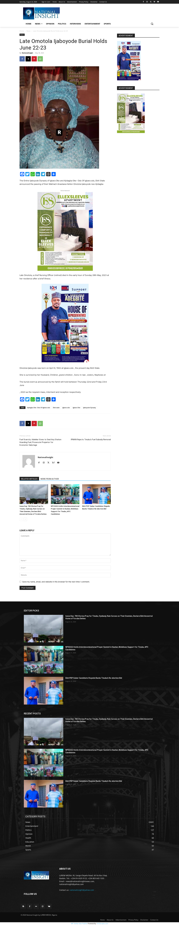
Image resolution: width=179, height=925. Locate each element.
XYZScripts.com (102, 923)
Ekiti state (56, 408)
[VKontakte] (49, 906)
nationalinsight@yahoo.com (82, 890)
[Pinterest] (34, 58)
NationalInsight (27, 53)
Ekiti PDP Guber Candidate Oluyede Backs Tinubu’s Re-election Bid (93, 678)
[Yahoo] (54, 462)
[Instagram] (147, 1)
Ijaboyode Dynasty (89, 408)
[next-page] (25, 519)
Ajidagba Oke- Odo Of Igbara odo (38, 408)
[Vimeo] (154, 1)
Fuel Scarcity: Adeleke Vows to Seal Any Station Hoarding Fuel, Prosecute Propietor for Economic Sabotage (40, 442)
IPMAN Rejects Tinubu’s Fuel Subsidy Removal (91, 439)
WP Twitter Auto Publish (79, 923)
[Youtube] (157, 1)
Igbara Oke (76, 408)
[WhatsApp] (40, 58)
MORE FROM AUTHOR (50, 479)
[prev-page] (21, 519)
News (28, 31)
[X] (150, 1)
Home (22, 31)
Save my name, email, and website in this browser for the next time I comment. (56, 582)
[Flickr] (36, 906)
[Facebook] (143, 1)
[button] (152, 24)
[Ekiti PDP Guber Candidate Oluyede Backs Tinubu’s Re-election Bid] (96, 494)
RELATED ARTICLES (29, 479)
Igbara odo (66, 408)
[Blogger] (23, 906)
